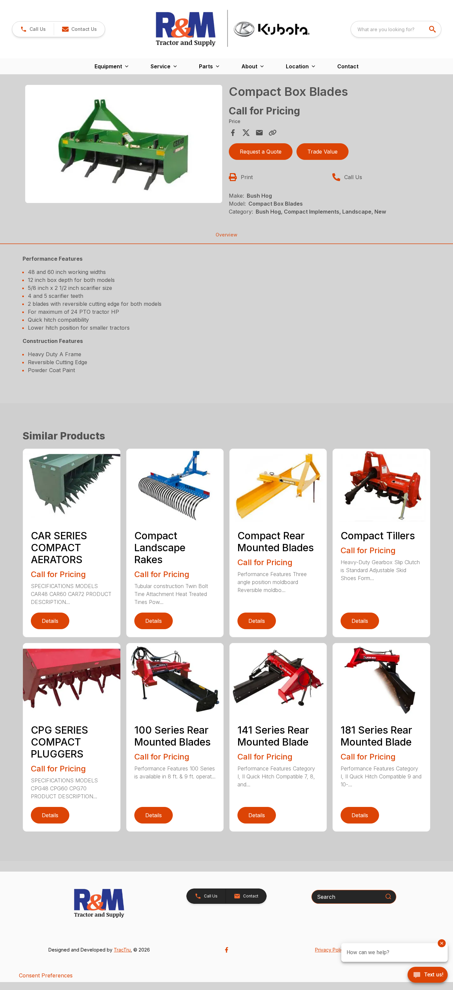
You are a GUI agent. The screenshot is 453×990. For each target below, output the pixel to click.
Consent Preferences (46, 975)
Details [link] (50, 621)
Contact (347, 66)
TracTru (122, 950)
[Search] (388, 896)
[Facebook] (226, 949)
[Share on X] (246, 133)
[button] (33, 29)
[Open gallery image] (123, 144)
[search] (433, 29)
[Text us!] (427, 975)
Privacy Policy (330, 950)
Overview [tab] (226, 234)
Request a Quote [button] (261, 151)
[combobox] (396, 29)
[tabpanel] (123, 145)
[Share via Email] (259, 133)
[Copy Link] (273, 133)
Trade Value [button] (322, 151)
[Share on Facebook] (233, 133)
